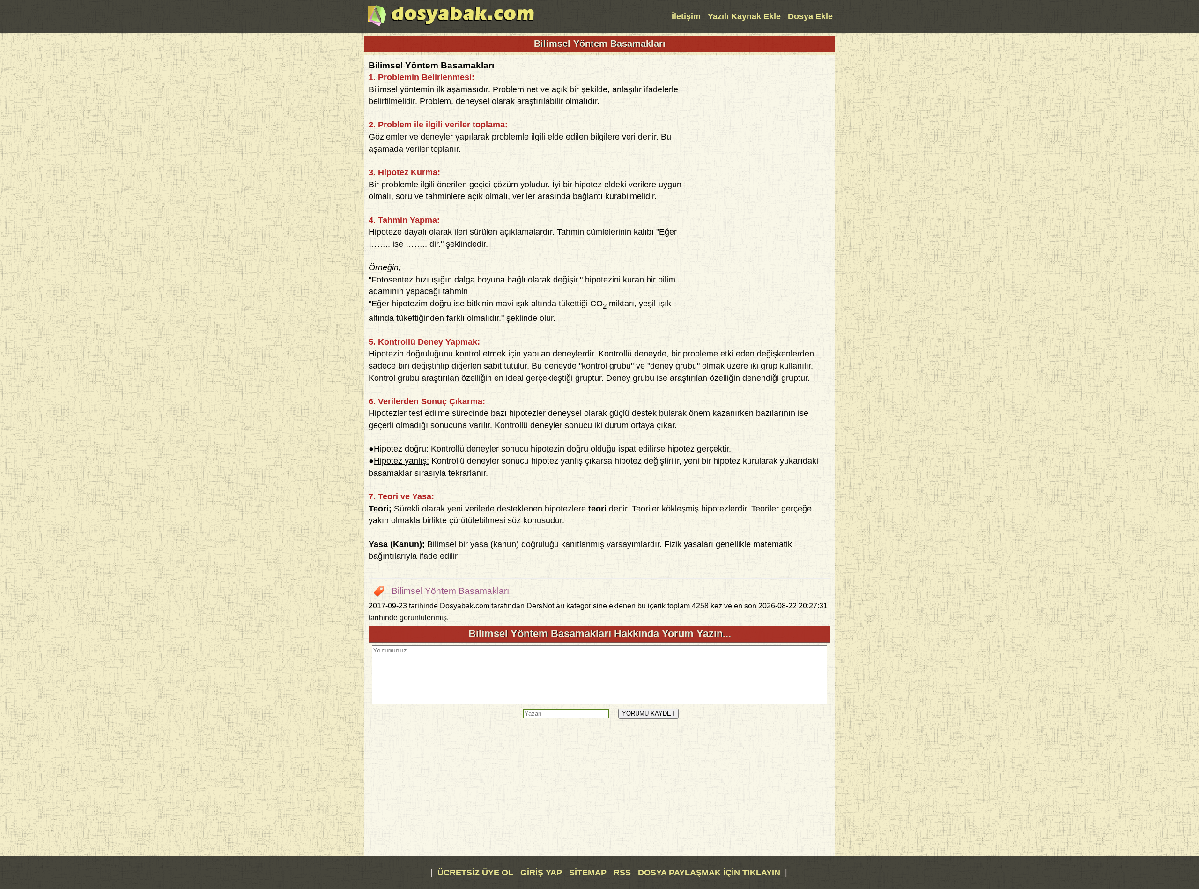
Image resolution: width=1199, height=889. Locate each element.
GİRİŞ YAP (541, 872)
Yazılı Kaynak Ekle (744, 16)
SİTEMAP (589, 872)
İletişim (686, 16)
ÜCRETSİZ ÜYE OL (475, 872)
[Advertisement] (760, 200)
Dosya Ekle (810, 16)
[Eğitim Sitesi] (451, 25)
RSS (623, 872)
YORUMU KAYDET (648, 713)
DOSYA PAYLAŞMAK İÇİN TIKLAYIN (709, 872)
